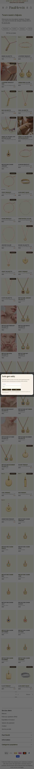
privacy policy (17, 391)
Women (6, 389)
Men (16, 389)
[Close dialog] (32, 375)
